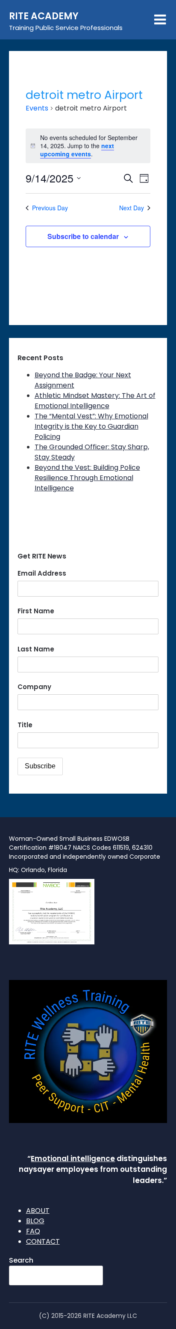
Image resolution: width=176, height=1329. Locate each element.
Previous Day (50, 208)
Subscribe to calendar (83, 236)
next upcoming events (77, 149)
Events (37, 108)
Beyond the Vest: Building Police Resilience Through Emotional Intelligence (87, 478)
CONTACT (43, 1241)
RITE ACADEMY (44, 16)
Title (25, 724)
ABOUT (38, 1211)
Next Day (131, 208)
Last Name (36, 649)
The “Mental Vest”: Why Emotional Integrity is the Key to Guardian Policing (91, 426)
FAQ (33, 1231)
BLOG (35, 1221)
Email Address (42, 573)
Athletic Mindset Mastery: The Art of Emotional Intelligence (95, 401)
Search (21, 1260)
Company (34, 686)
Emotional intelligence (73, 1158)
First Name (36, 610)
